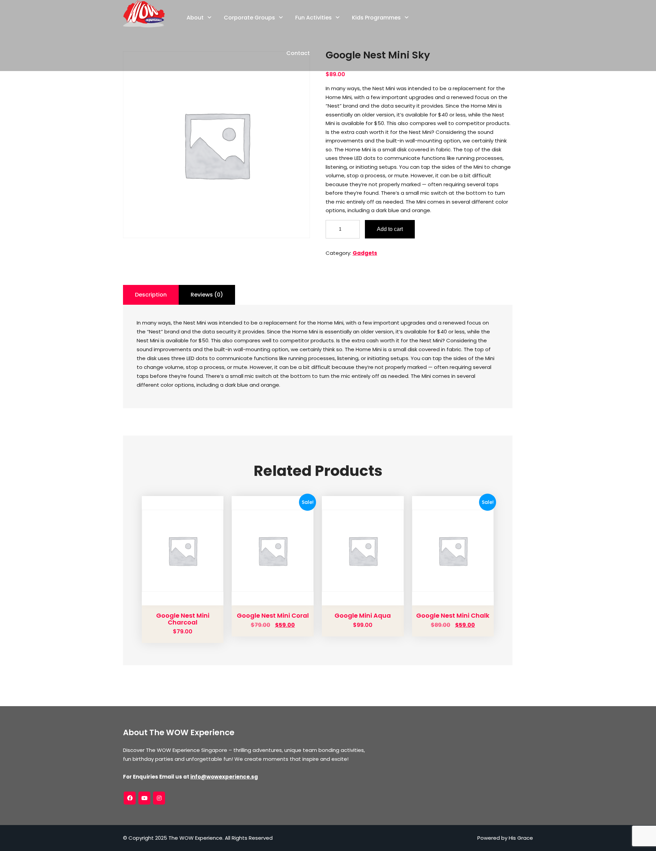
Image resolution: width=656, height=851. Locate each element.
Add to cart (390, 229)
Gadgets (365, 253)
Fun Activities (313, 18)
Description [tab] (151, 295)
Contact (298, 53)
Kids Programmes (376, 18)
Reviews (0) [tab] (207, 295)
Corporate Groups (249, 18)
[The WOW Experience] (144, 13)
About (195, 18)
